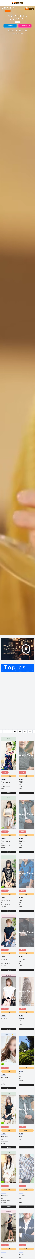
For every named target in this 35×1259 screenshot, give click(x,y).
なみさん (4, 1018)
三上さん (22, 959)
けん (20, 900)
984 (19, 731)
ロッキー (22, 1195)
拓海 (20, 1136)
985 (24, 731)
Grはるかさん (5, 782)
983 (14, 731)
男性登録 (10, 25)
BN (20, 1074)
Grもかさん (5, 1195)
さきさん (4, 959)
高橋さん (22, 1018)
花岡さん (22, 782)
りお (2, 1254)
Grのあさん (5, 1136)
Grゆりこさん (5, 841)
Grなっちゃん (5, 1077)
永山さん (22, 841)
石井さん (22, 1254)
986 (29, 731)
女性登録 (24, 25)
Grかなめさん (5, 900)
